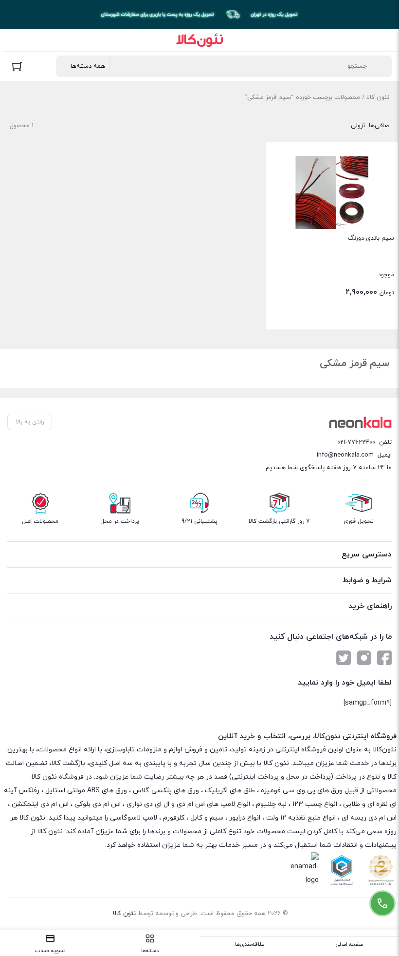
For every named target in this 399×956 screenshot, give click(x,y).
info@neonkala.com (345, 455)
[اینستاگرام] (364, 657)
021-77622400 (356, 442)
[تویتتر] (343, 657)
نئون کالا (377, 97)
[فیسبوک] (384, 657)
